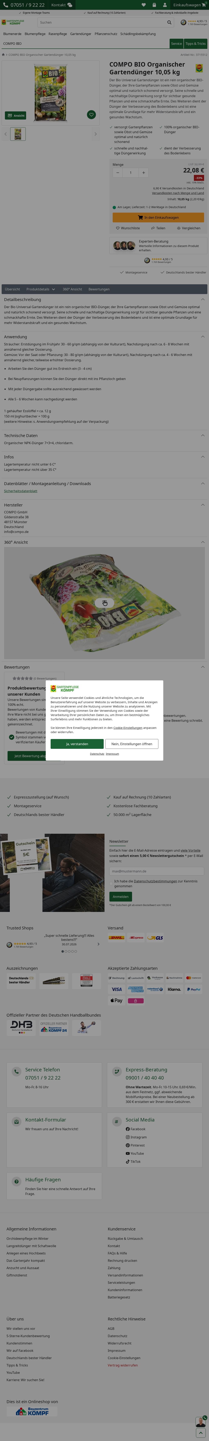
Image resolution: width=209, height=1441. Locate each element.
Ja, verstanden (77, 744)
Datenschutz (97, 754)
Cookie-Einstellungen (127, 728)
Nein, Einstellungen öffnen (131, 744)
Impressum (112, 754)
